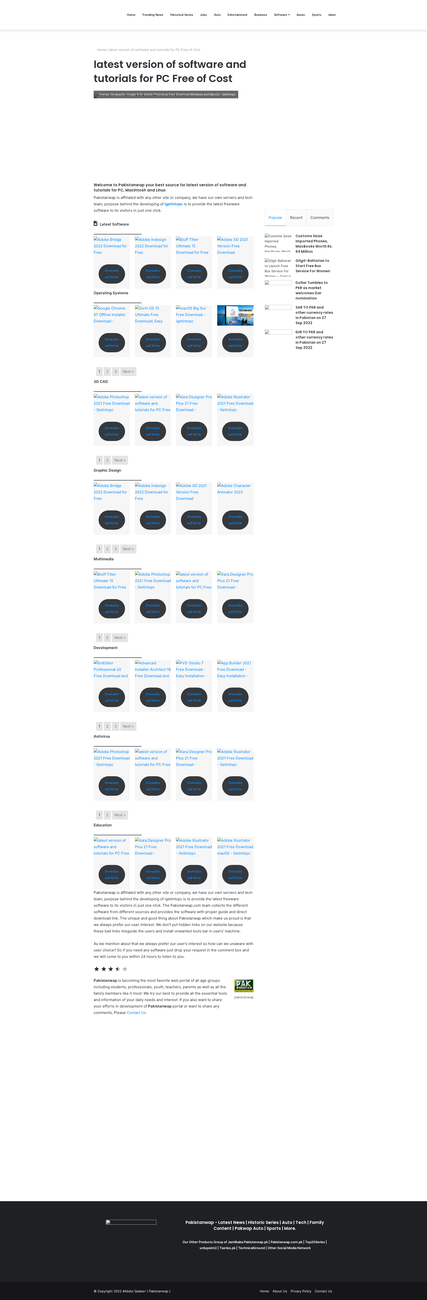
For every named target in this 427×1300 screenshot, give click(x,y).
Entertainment (237, 15)
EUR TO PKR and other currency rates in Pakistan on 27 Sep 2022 (314, 340)
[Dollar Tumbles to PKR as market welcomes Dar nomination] (278, 289)
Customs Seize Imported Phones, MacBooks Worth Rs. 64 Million (314, 243)
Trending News (152, 15)
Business (260, 15)
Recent (296, 217)
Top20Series (315, 1242)
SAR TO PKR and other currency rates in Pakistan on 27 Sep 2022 (314, 315)
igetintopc (174, 204)
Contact (133, 1012)
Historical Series (181, 15)
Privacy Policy (301, 1291)
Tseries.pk (227, 1248)
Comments (319, 217)
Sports (316, 15)
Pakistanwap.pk (256, 1242)
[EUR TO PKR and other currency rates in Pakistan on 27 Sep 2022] (278, 339)
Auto (217, 15)
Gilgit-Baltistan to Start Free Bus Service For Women (313, 265)
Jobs (203, 15)
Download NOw (112, 274)
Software (280, 15)
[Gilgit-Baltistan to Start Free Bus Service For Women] (278, 267)
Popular (275, 217)
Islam (332, 15)
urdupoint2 (208, 1248)
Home (131, 15)
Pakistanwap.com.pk (286, 1242)
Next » (128, 371)
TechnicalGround (251, 1248)
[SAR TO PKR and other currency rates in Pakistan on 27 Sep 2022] (278, 314)
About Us (280, 1291)
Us (143, 1012)
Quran (301, 15)
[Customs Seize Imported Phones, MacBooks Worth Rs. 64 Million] (278, 242)
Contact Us (323, 1291)
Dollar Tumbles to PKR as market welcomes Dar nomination (312, 290)
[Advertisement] (174, 140)
